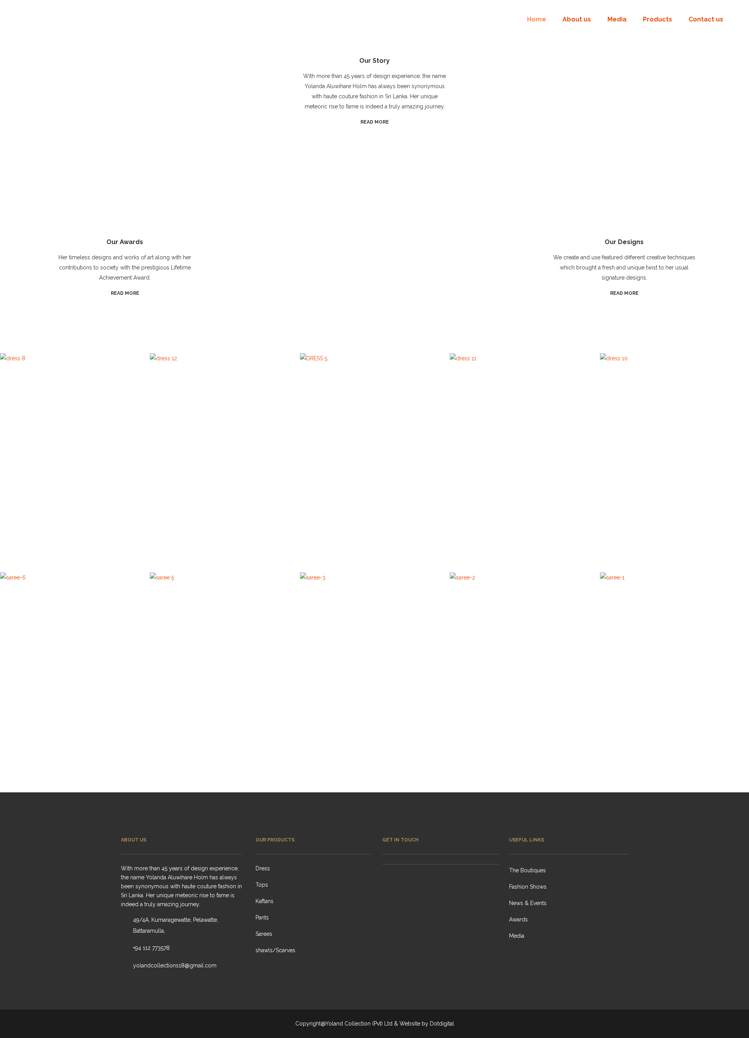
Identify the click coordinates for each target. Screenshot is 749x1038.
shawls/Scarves (275, 950)
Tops (262, 885)
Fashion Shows (528, 887)
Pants (262, 917)
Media (516, 936)
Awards (518, 919)
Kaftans (264, 901)
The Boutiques (527, 870)
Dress (263, 868)
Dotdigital (442, 1023)
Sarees (264, 934)
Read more (374, 122)
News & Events (528, 903)
